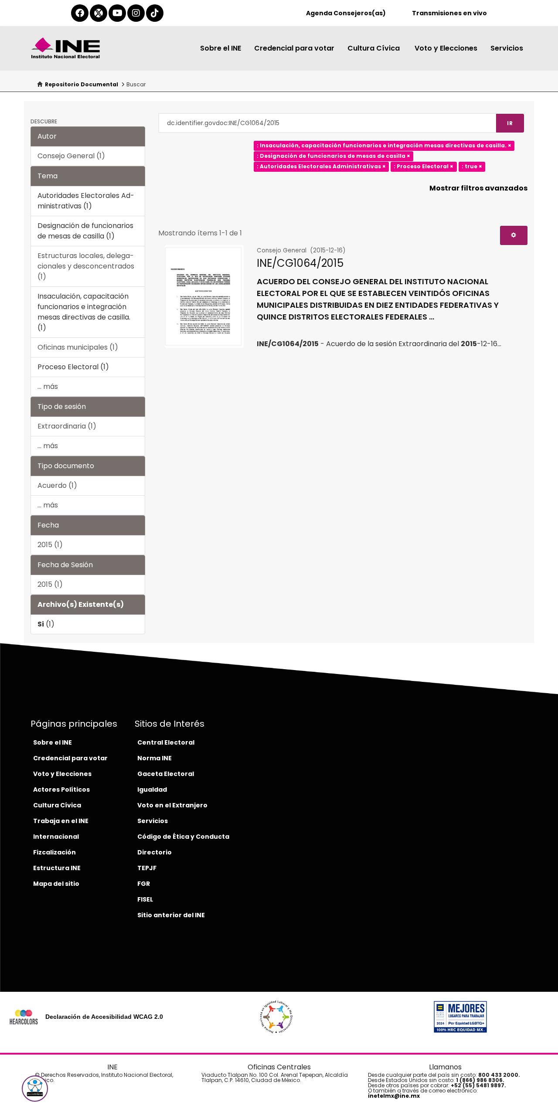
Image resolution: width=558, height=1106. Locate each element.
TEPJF (147, 868)
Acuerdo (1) (57, 485)
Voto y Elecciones (446, 48)
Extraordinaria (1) (66, 426)
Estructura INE (57, 868)
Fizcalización (54, 852)
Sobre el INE (220, 48)
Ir (510, 123)
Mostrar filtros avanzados (478, 188)
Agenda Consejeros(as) (346, 13)
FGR (143, 883)
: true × (472, 166)
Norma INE (154, 758)
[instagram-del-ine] (136, 13)
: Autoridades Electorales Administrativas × (321, 166)
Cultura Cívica (374, 48)
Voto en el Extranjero (172, 805)
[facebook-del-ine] (79, 13)
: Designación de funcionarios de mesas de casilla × (333, 156)
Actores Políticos (61, 789)
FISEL (145, 899)
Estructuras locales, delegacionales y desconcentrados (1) (85, 266)
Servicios (506, 48)
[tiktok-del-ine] (154, 13)
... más (47, 386)
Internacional (56, 836)
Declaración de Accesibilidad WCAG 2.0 (104, 1016)
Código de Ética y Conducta (183, 836)
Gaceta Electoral (165, 773)
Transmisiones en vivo (449, 13)
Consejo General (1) (71, 156)
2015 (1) (50, 545)
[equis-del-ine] (98, 13)
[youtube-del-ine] (117, 13)
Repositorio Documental (81, 84)
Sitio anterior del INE (171, 915)
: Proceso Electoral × (423, 166)
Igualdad (152, 789)
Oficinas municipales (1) (77, 347)
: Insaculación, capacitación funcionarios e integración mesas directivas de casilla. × (384, 145)
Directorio (154, 852)
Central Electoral (165, 742)
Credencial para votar (294, 48)
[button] (35, 1088)
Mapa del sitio (56, 883)
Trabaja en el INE (60, 821)
